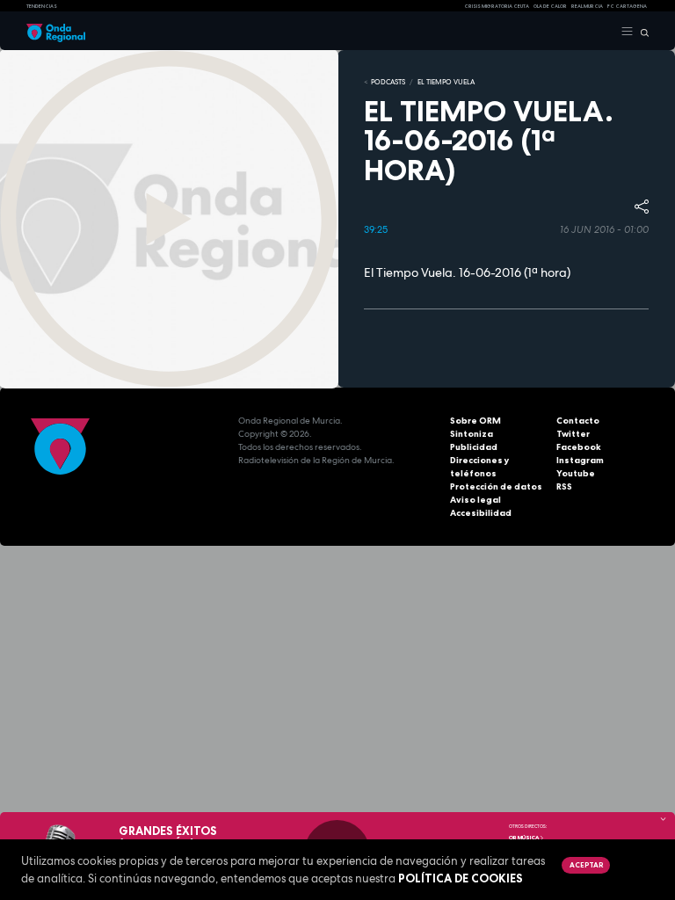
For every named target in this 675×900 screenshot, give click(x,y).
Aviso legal (475, 499)
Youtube (575, 473)
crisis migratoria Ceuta (496, 6)
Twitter (573, 433)
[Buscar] (641, 32)
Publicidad (473, 447)
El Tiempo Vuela (446, 81)
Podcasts (388, 81)
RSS (564, 486)
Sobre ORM (475, 420)
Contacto (577, 420)
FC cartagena (627, 6)
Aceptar (586, 864)
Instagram (580, 460)
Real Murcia (587, 6)
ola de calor (550, 6)
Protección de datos (496, 486)
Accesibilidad (481, 513)
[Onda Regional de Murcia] (55, 32)
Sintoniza (471, 433)
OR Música (524, 837)
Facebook (578, 447)
